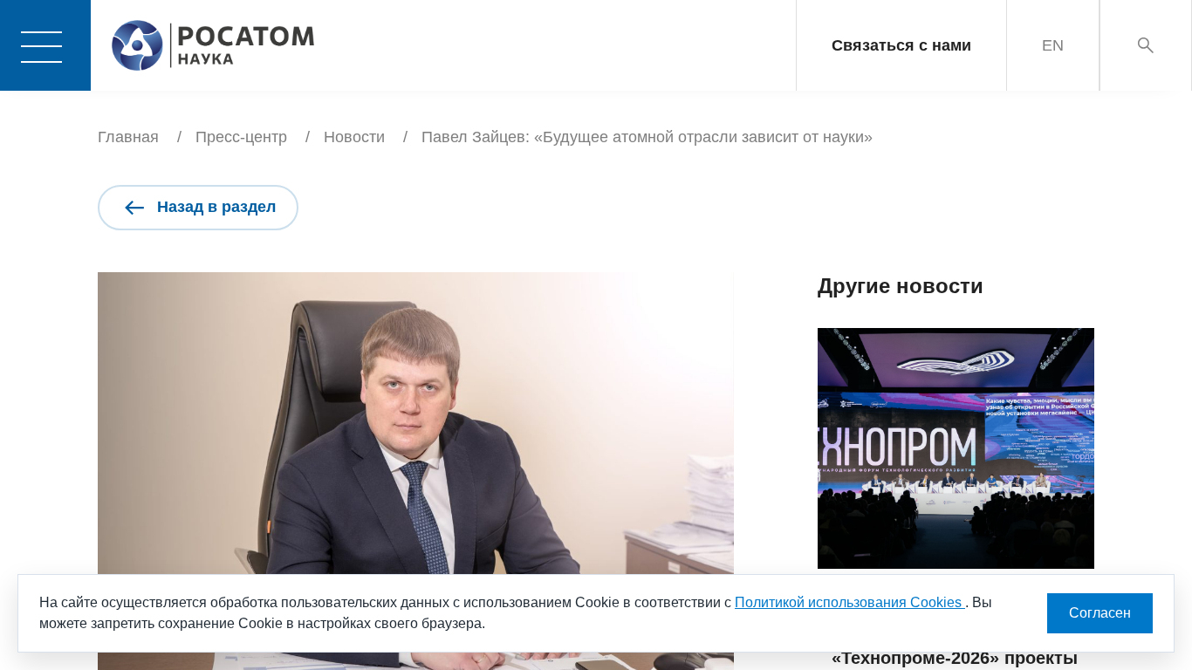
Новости (354, 137)
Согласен (1100, 612)
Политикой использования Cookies (850, 602)
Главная (128, 137)
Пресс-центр (241, 137)
